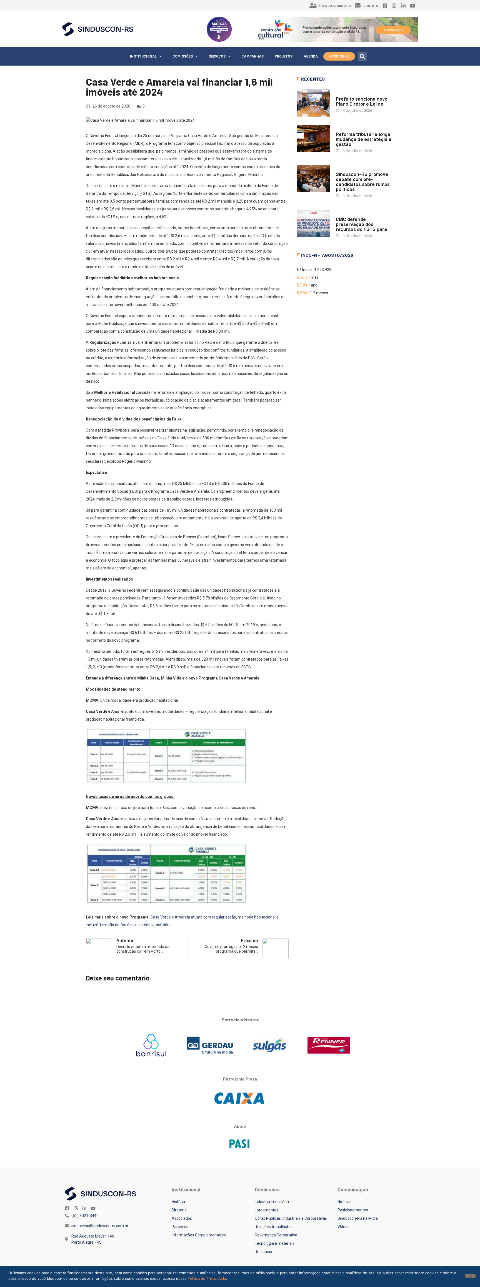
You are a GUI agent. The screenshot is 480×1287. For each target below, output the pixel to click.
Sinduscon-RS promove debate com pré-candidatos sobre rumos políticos (363, 181)
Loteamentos (266, 1210)
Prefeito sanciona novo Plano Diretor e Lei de (362, 101)
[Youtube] (412, 5)
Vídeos (343, 1226)
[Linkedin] (403, 5)
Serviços (217, 56)
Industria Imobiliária (354, 128)
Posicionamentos (353, 1210)
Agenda (311, 56)
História (178, 1201)
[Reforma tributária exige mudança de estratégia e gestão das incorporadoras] (313, 138)
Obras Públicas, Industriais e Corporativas (291, 1218)
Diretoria (179, 1210)
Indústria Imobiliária (272, 1201)
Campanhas (252, 56)
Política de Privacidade (207, 1278)
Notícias (343, 93)
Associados (182, 1218)
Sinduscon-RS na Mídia (358, 1218)
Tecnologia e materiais (274, 1243)
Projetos (283, 56)
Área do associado (334, 6)
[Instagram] (394, 5)
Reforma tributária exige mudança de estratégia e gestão (363, 139)
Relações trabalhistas (273, 1226)
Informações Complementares (199, 1235)
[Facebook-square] (385, 5)
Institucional (143, 56)
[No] (470, 1276)
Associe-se (339, 56)
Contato (370, 6)
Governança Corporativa (276, 1235)
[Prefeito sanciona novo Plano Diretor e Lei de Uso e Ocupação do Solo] (313, 103)
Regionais (263, 1251)
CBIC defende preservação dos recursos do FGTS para (361, 224)
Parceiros (180, 1226)
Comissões (182, 56)
